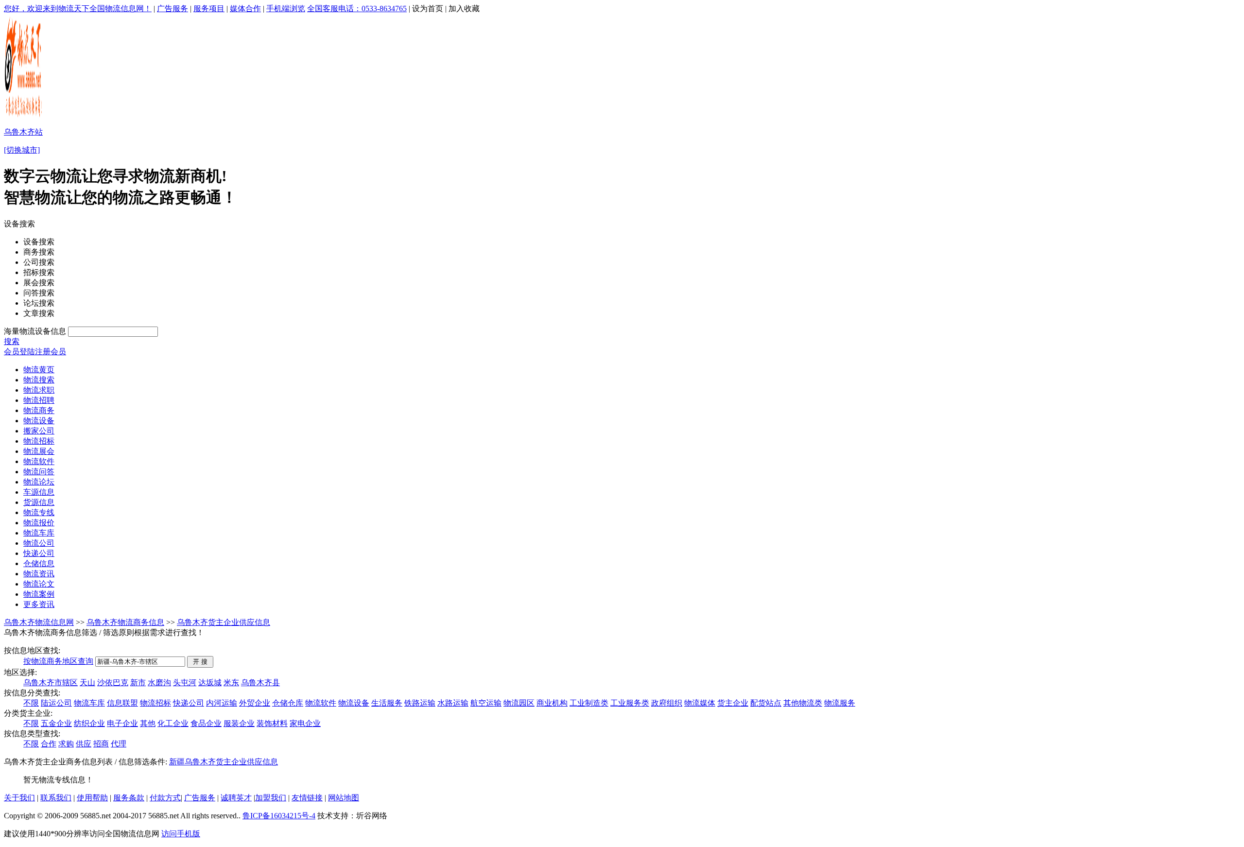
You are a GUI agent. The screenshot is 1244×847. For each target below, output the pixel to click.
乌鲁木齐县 (260, 682)
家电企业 (305, 723)
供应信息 (262, 762)
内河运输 (221, 703)
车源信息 (38, 492)
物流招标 (38, 441)
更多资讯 (38, 604)
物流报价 (38, 523)
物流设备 (38, 420)
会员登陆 (19, 351)
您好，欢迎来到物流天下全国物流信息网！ (78, 8)
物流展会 (38, 451)
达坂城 (210, 682)
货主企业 (732, 703)
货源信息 (38, 502)
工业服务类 (629, 703)
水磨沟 (159, 682)
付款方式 (165, 798)
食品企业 (206, 723)
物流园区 (519, 703)
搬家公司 (38, 431)
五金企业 (56, 723)
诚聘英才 (236, 798)
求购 (66, 744)
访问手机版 (180, 834)
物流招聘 (38, 400)
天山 (87, 682)
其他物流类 (802, 703)
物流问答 (38, 471)
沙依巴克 (112, 682)
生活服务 (386, 703)
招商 (101, 744)
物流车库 (38, 533)
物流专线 (38, 512)
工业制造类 (589, 703)
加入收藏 (464, 8)
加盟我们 (270, 798)
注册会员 (50, 351)
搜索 (11, 341)
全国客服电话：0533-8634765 (357, 8)
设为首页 (427, 8)
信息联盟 (122, 703)
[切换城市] (22, 150)
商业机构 (552, 703)
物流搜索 (38, 380)
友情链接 (307, 798)
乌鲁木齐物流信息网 (39, 622)
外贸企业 (254, 703)
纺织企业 (89, 723)
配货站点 (765, 703)
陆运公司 (56, 703)
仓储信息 (38, 563)
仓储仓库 (287, 703)
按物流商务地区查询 (58, 661)
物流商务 (38, 410)
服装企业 (239, 723)
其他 (148, 723)
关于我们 (19, 798)
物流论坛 (38, 482)
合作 (48, 744)
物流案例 (38, 594)
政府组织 (666, 703)
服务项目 (209, 8)
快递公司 (38, 553)
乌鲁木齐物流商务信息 (125, 622)
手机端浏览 (285, 8)
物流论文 (38, 584)
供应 (83, 744)
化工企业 (173, 723)
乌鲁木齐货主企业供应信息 (223, 622)
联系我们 (55, 798)
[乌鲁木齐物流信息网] (24, 117)
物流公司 (38, 543)
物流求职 (38, 390)
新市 (138, 682)
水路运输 (452, 703)
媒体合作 (245, 8)
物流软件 (38, 461)
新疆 (177, 762)
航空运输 (485, 703)
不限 (31, 703)
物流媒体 (699, 703)
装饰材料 (272, 723)
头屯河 (184, 682)
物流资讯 (38, 574)
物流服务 (839, 703)
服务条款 (128, 798)
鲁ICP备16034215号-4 (278, 816)
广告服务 (172, 8)
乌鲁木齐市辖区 (50, 682)
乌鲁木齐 (200, 762)
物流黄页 (38, 369)
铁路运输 (419, 703)
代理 (118, 744)
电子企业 (122, 723)
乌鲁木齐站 (23, 132)
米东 (231, 682)
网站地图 (343, 798)
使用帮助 (92, 798)
